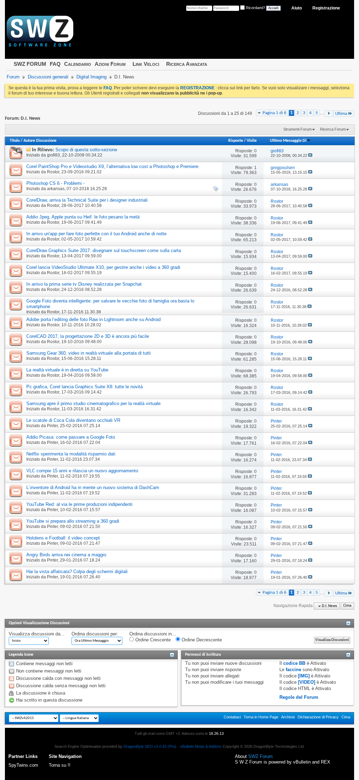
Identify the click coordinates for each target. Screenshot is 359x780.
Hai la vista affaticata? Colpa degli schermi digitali (77, 571)
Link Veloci (146, 64)
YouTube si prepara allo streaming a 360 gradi (72, 521)
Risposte (235, 141)
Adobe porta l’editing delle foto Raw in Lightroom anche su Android (93, 319)
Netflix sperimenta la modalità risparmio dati (70, 454)
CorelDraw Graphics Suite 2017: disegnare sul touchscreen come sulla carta (103, 250)
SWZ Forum (260, 756)
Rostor (53, 171)
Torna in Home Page (261, 717)
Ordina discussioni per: (95, 633)
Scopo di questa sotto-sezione (86, 149)
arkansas (56, 188)
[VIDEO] (306, 682)
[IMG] (304, 675)
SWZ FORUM (30, 64)
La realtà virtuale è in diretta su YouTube (67, 369)
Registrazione (326, 8)
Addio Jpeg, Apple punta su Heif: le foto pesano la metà (83, 217)
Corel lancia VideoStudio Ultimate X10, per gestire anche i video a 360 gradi (103, 267)
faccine (293, 669)
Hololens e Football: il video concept (63, 538)
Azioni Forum (110, 64)
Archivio (288, 717)
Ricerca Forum (333, 129)
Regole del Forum (298, 697)
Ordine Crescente (152, 639)
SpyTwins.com (23, 765)
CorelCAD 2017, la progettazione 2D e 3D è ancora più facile (87, 336)
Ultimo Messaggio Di (288, 141)
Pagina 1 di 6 (274, 113)
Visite (252, 141)
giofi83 (53, 155)
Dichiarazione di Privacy (318, 717)
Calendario (77, 64)
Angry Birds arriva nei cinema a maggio (66, 554)
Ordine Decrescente (201, 639)
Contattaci (232, 717)
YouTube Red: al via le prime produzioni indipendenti (79, 504)
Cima (347, 606)
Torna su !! (59, 765)
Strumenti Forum (297, 129)
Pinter (52, 425)
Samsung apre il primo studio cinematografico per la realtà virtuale (93, 403)
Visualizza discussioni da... (37, 633)
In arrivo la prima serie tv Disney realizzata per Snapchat (84, 284)
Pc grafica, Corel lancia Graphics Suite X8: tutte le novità (84, 386)
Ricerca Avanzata (186, 64)
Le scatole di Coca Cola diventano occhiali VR (73, 420)
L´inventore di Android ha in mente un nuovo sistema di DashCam (92, 487)
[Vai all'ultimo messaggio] (310, 155)
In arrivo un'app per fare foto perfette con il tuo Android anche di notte (96, 233)
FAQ (55, 64)
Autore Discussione (39, 141)
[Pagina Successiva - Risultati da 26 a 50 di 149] (328, 113)
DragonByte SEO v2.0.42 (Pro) (149, 746)
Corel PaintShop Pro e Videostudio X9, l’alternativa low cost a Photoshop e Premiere (112, 166)
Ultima (341, 113)
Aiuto (296, 8)
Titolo (15, 141)
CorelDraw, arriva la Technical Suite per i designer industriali (87, 200)
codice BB (294, 663)
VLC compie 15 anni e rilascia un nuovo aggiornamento (82, 470)
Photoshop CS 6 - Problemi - (55, 183)
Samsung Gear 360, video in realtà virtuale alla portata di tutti (88, 353)
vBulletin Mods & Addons (201, 746)
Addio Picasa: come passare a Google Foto (70, 437)
